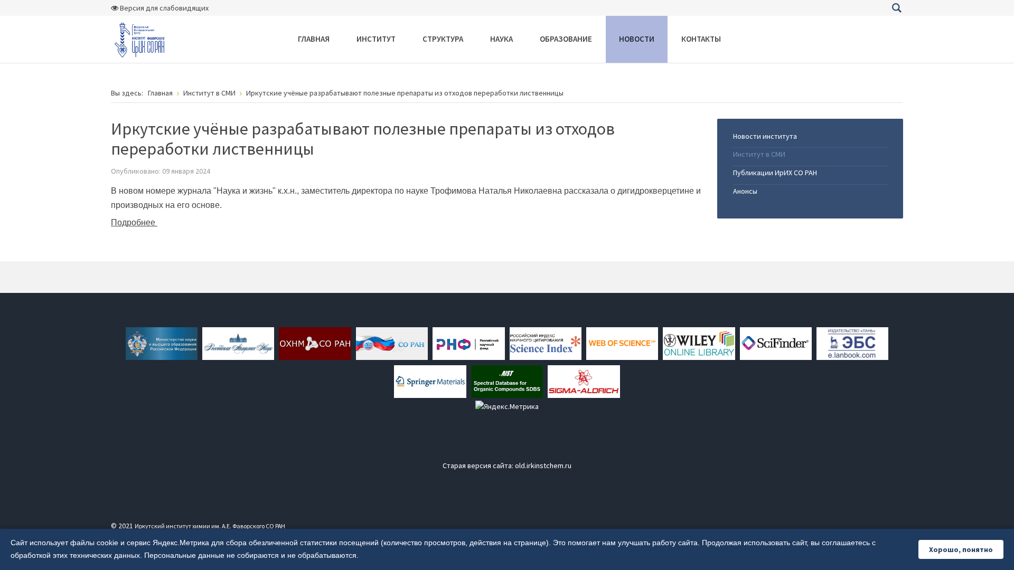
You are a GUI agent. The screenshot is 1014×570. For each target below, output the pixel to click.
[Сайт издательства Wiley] (699, 342)
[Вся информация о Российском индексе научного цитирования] (545, 342)
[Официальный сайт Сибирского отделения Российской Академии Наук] (392, 342)
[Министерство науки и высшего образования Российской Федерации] (162, 342)
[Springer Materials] (430, 380)
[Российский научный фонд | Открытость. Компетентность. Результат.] (468, 342)
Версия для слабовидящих (163, 8)
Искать (896, 8)
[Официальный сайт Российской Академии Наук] (238, 342)
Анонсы (745, 191)
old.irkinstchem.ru (543, 465)
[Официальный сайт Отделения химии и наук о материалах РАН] (315, 342)
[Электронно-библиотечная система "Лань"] (852, 342)
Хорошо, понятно (961, 549)
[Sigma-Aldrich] (583, 380)
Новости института (765, 136)
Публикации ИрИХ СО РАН (775, 172)
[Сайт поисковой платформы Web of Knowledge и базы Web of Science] (622, 342)
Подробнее (134, 222)
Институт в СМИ (759, 154)
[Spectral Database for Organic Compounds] (507, 380)
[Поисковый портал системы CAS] (776, 342)
